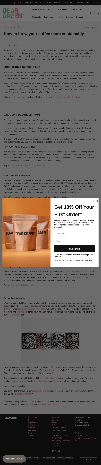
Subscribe (74, 249)
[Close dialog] (95, 201)
